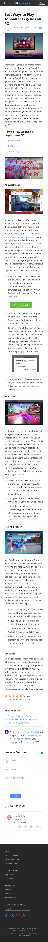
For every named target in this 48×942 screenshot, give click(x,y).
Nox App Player (14, 151)
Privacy (21, 934)
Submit (16, 796)
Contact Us (9, 893)
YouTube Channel (11, 856)
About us (8, 890)
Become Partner (11, 897)
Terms (13, 934)
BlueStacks (12, 146)
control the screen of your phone (20, 237)
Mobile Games (34, 735)
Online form (9, 878)
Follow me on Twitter (20, 738)
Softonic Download (12, 859)
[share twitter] (12, 915)
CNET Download (11, 863)
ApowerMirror (13, 140)
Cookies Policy (32, 934)
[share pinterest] (18, 915)
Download (23, 305)
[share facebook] (6, 915)
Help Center (9, 875)
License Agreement (24, 935)
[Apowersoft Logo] (22, 2)
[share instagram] (23, 915)
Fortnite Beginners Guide (19, 716)
